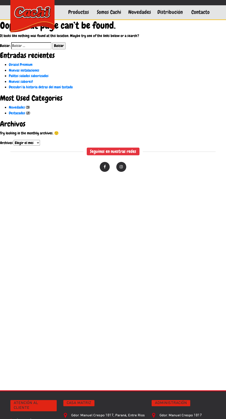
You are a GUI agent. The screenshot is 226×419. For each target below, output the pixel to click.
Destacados (17, 113)
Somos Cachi (109, 12)
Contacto (200, 12)
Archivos (6, 142)
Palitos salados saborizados (29, 75)
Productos (78, 12)
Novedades (139, 12)
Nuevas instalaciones (24, 70)
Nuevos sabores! (21, 81)
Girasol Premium (20, 64)
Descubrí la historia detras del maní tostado (41, 87)
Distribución (170, 12)
